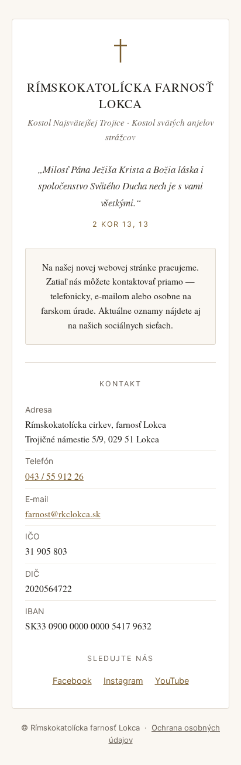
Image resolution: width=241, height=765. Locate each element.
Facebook (72, 681)
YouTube (172, 681)
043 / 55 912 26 (54, 476)
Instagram (123, 681)
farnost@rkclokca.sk (63, 514)
